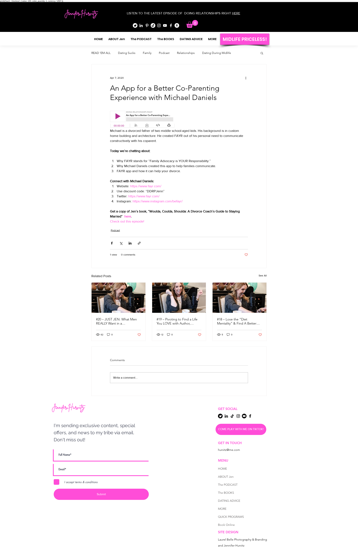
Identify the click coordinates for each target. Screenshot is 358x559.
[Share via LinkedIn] (130, 243)
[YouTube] (165, 25)
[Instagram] (159, 25)
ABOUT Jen (226, 476)
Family (147, 53)
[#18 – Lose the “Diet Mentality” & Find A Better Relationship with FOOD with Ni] (239, 298)
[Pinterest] (147, 25)
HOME (222, 468)
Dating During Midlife (216, 53)
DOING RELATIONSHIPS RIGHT (207, 13)
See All (263, 275)
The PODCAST (228, 484)
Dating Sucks (126, 53)
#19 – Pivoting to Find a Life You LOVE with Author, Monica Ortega (177, 321)
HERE (236, 13)
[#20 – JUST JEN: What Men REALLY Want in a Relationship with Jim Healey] (118, 298)
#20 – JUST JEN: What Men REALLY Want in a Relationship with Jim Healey (117, 321)
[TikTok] (153, 25)
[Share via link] (139, 243)
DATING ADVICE (229, 500)
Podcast (164, 53)
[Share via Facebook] (112, 243)
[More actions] (246, 78)
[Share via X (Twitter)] (121, 243)
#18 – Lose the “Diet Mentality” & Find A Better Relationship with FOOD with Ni (238, 321)
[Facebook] (171, 25)
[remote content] (142, 119)
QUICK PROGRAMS (231, 517)
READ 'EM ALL (101, 53)
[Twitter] (135, 25)
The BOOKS (226, 492)
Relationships (186, 53)
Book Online (226, 525)
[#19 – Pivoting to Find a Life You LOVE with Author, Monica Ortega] (179, 298)
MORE (222, 509)
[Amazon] (177, 25)
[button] (192, 24)
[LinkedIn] (141, 25)
